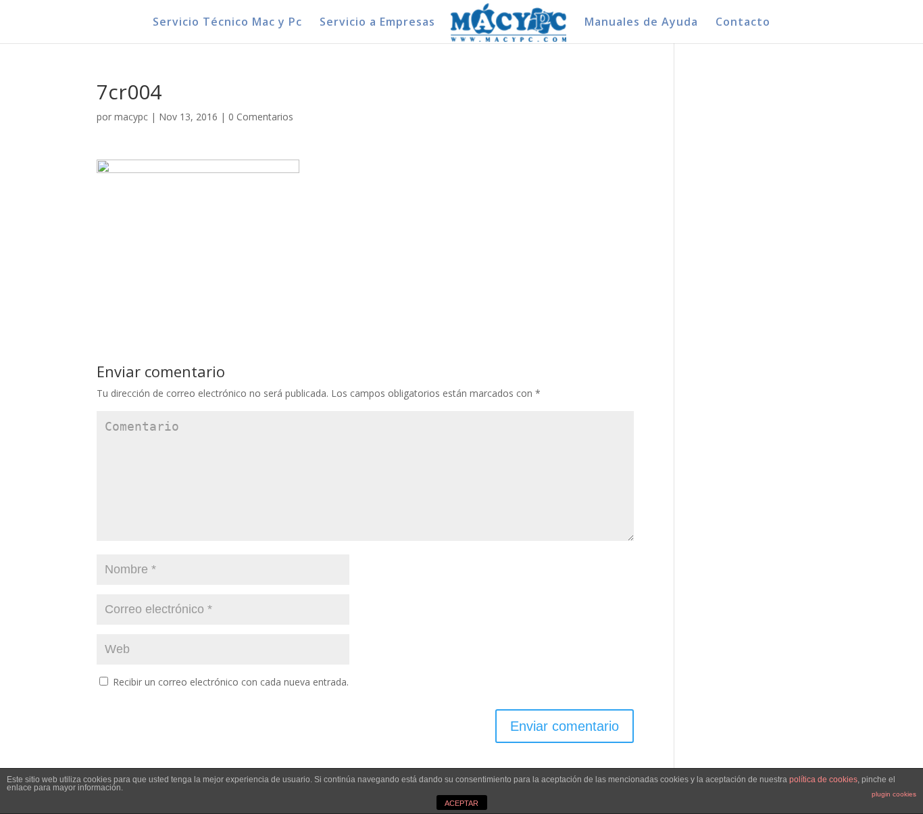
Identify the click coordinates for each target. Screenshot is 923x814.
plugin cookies (894, 794)
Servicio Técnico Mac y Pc (227, 23)
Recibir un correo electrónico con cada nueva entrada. (231, 681)
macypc (131, 116)
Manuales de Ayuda (641, 23)
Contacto (743, 23)
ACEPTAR (461, 803)
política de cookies (823, 779)
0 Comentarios (260, 116)
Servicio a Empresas (377, 23)
